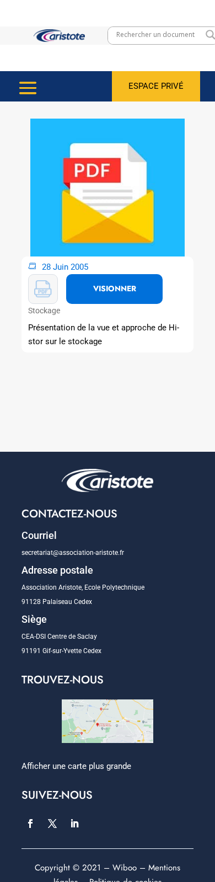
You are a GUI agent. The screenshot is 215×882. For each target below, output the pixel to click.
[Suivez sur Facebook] (30, 823)
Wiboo (124, 868)
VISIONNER (114, 288)
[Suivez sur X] (52, 823)
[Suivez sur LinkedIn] (74, 823)
